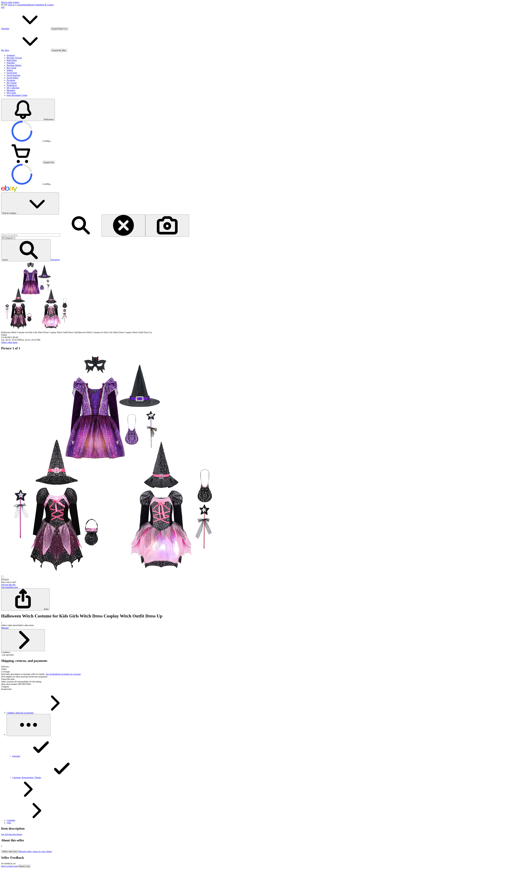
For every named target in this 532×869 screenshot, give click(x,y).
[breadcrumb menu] (28, 725)
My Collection (13, 88)
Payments (11, 80)
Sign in (11, 5)
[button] (26, 250)
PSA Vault (11, 93)
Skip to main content (10, 2)
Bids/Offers (12, 60)
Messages (11, 90)
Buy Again (11, 68)
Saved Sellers (12, 78)
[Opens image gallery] (2, 577)
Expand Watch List (59, 29)
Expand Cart (49, 162)
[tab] (266, 679)
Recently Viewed (14, 58)
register (20, 5)
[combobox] (30, 235)
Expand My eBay (59, 50)
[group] (266, 464)
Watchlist (11, 63)
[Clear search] (123, 226)
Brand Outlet (34, 5)
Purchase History (14, 65)
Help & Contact (47, 5)
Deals (26, 5)
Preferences (12, 85)
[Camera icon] (167, 226)
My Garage (12, 83)
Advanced (55, 259)
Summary (11, 55)
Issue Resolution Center (17, 95)
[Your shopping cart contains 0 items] (22, 162)
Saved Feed (12, 73)
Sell (2, 7)
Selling (10, 70)
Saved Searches (13, 75)
